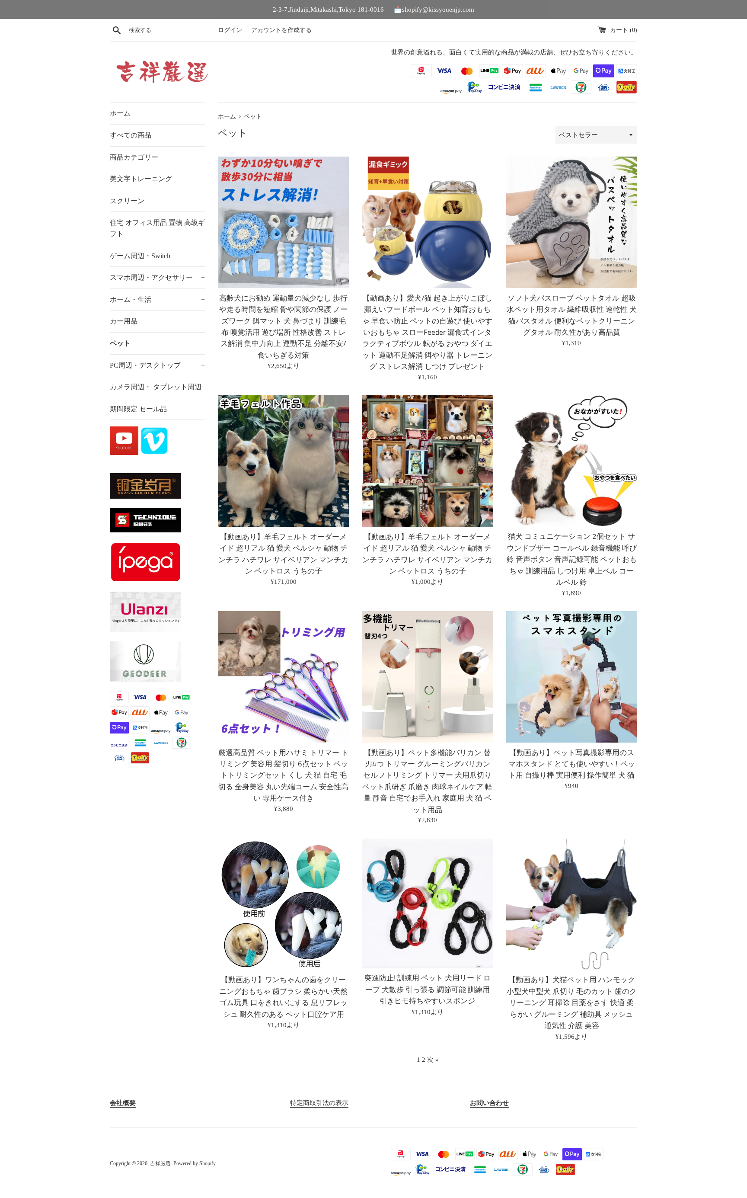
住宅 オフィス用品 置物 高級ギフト (157, 228)
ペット (120, 343)
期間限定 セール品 (138, 409)
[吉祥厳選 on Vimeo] (154, 452)
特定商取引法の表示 (319, 1102)
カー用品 (123, 321)
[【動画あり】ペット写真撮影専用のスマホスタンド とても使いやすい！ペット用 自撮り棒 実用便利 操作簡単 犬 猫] (571, 676)
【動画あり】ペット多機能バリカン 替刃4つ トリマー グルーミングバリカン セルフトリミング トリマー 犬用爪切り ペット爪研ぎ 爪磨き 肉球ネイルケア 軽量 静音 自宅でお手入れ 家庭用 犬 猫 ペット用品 (427, 781)
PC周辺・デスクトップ (157, 365)
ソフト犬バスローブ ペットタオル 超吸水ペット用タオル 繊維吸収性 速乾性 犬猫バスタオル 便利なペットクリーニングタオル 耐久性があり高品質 (572, 314)
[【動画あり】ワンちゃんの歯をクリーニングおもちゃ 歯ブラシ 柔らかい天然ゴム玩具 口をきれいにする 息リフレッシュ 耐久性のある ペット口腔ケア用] (283, 904)
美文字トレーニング (141, 179)
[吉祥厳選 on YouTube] (125, 452)
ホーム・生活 (157, 299)
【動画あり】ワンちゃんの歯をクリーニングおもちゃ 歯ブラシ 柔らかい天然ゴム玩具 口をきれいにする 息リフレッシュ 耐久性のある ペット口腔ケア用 (283, 996)
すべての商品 (130, 135)
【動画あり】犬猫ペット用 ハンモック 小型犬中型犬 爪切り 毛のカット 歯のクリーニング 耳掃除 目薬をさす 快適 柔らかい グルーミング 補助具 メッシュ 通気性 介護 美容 (572, 1002)
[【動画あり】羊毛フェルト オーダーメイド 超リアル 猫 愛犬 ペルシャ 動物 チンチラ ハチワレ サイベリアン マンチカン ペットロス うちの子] (283, 460)
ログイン (230, 30)
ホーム (120, 113)
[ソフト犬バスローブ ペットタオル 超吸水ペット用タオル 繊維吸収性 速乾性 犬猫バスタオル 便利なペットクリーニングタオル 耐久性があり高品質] (571, 222)
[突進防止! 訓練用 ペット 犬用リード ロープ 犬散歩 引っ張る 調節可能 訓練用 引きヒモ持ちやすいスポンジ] (427, 903)
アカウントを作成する (281, 30)
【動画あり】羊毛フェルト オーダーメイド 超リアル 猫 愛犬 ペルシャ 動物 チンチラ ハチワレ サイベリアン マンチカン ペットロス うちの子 (283, 553)
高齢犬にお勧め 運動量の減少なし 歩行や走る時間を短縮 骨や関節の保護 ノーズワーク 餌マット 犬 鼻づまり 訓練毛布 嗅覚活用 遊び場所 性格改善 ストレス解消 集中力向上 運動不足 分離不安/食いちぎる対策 (283, 326)
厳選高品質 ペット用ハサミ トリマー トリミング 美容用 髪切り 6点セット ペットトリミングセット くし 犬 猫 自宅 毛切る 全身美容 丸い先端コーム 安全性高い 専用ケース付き (283, 775)
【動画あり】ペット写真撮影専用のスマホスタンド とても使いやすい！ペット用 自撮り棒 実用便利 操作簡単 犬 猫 (571, 764)
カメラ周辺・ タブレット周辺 (157, 387)
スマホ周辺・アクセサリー (157, 277)
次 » (433, 1059)
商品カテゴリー (134, 157)
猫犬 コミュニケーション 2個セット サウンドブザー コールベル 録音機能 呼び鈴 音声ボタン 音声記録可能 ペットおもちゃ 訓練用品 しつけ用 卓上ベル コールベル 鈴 (572, 559)
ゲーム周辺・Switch (140, 255)
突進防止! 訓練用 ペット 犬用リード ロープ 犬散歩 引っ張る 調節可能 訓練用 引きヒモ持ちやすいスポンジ (427, 989)
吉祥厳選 (160, 1163)
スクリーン (127, 201)
